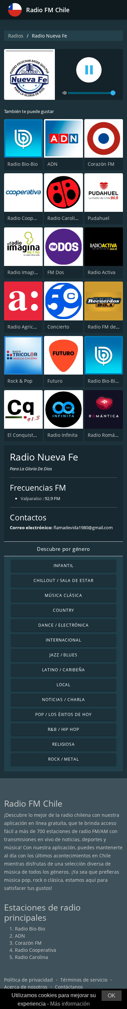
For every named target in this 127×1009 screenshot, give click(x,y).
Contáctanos (69, 987)
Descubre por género (63, 548)
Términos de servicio (83, 980)
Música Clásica (63, 595)
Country (63, 610)
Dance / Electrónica (63, 625)
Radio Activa (101, 272)
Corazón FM (101, 164)
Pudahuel (98, 218)
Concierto (58, 326)
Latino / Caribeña (63, 670)
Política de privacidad (28, 980)
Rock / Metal (63, 759)
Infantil (63, 565)
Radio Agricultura (27, 326)
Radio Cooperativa (28, 218)
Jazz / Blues (63, 655)
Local (64, 685)
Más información (70, 1004)
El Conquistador (25, 435)
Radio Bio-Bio (22, 164)
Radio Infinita (62, 435)
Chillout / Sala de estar (63, 580)
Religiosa (63, 744)
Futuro (54, 381)
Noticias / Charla (63, 699)
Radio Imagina (23, 272)
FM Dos (55, 272)
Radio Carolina (64, 218)
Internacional (63, 640)
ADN (52, 164)
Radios (15, 35)
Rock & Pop (20, 381)
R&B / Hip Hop (63, 729)
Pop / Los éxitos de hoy (63, 714)
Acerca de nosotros (25, 987)
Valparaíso (31, 498)
